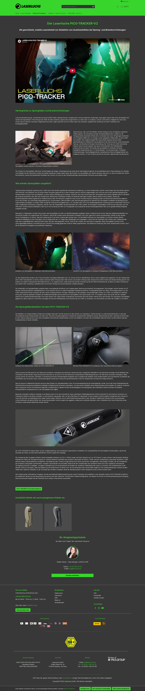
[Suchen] (93, 6)
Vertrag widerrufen (23, 610)
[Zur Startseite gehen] (28, 6)
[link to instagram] (99, 608)
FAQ (95, 593)
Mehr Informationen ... (70, 688)
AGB (56, 598)
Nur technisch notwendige (101, 688)
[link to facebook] (95, 608)
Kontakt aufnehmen (72, 575)
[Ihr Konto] (118, 6)
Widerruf (57, 600)
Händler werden (99, 598)
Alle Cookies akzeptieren (121, 688)
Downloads (97, 595)
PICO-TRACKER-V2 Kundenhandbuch (29, 489)
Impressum (58, 595)
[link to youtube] (102, 608)
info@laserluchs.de (75, 569)
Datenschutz (59, 593)
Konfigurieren (85, 688)
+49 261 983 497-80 (75, 566)
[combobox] (76, 6)
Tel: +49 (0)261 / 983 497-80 (87, 664)
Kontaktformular (32, 605)
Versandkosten (59, 602)
